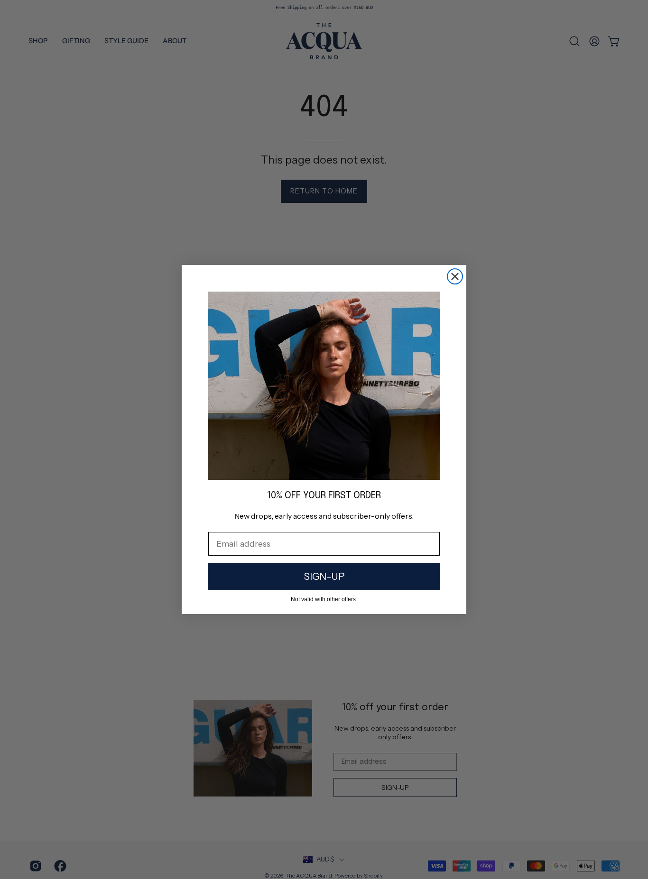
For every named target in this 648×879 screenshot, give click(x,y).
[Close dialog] (455, 276)
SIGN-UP (324, 576)
